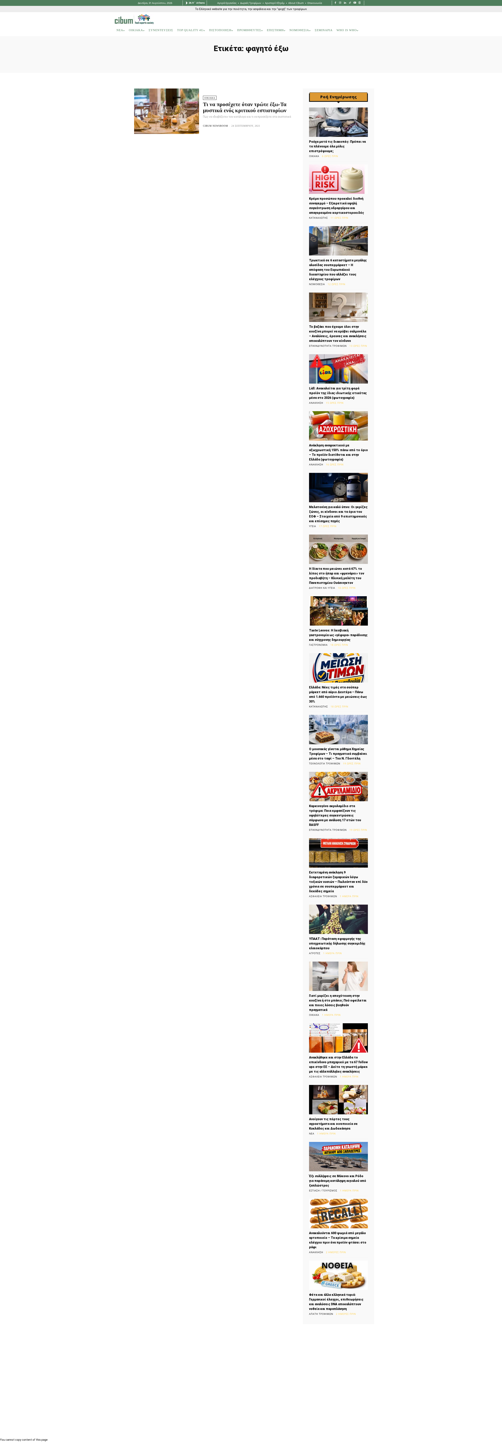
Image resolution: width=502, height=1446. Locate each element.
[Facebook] (335, 3)
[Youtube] (354, 3)
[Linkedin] (345, 3)
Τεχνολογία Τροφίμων (324, 763)
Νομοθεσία (317, 284)
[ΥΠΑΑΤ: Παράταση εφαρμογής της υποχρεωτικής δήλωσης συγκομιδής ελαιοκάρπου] (338, 919)
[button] (382, 30)
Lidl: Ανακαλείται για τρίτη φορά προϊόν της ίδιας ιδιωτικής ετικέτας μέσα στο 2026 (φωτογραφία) (338, 393)
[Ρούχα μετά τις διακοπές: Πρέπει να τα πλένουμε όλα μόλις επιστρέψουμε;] (338, 122)
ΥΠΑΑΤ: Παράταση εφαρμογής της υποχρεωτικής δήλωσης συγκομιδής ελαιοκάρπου (337, 943)
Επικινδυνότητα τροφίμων (328, 346)
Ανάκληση (316, 403)
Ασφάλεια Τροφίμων (323, 896)
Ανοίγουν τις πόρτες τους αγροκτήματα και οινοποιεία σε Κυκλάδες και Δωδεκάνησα (333, 1123)
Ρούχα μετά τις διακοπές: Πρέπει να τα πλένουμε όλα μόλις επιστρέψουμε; (337, 146)
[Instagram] (340, 3)
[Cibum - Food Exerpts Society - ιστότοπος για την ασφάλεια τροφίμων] (134, 19)
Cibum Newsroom (215, 126)
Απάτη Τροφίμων (321, 1314)
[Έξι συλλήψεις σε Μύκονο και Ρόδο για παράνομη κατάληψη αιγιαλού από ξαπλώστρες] (338, 1156)
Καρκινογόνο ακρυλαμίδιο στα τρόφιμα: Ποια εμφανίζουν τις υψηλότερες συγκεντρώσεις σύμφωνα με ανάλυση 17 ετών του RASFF (335, 815)
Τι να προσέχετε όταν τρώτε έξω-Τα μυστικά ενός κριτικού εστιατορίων (244, 107)
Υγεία (312, 526)
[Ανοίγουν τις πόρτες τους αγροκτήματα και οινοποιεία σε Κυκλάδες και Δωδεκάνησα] (338, 1099)
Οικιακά (209, 98)
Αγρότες (314, 953)
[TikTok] (349, 3)
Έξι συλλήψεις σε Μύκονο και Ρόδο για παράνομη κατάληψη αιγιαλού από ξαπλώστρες (337, 1180)
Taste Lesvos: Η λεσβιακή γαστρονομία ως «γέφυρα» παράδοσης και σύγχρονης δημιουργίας (338, 635)
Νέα (311, 1134)
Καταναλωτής (318, 218)
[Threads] (359, 3)
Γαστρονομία (318, 645)
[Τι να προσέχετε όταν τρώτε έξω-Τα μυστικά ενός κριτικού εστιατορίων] (166, 111)
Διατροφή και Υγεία (322, 588)
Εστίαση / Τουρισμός (323, 1190)
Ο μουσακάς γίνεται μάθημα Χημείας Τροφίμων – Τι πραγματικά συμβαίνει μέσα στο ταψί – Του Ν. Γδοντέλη (338, 753)
